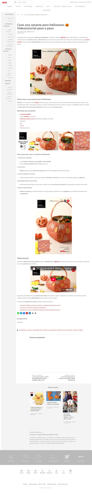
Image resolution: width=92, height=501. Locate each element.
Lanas (9, 6)
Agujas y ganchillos (63, 6)
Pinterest (35, 472)
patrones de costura (40, 330)
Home (18, 14)
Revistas (39, 6)
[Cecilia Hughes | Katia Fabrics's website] (30, 446)
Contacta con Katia (25, 461)
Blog (21, 14)
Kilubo (37, 102)
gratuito (27, 118)
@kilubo (57, 261)
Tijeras (22, 125)
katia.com (77, 2)
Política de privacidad (51, 484)
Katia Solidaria (67, 461)
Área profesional (83, 2)
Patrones (28, 6)
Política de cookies (42, 484)
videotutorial (78, 330)
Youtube (21, 472)
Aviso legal (25, 484)
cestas (29, 330)
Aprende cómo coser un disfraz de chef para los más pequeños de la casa (40, 310)
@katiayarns (49, 472)
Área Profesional (81, 461)
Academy (47, 10)
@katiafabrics (43, 472)
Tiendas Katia (39, 461)
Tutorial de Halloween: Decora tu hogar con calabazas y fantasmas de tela (40, 305)
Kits (48, 6)
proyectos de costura (64, 330)
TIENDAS (72, 2)
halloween (52, 330)
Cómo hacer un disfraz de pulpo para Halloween (33, 307)
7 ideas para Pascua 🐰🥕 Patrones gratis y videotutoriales (36, 409)
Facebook (28, 472)
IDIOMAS (89, 2)
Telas (18, 6)
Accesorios (80, 6)
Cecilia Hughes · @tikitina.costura (27, 31)
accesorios (23, 330)
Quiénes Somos (11, 461)
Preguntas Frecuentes (53, 461)
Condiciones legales (33, 484)
